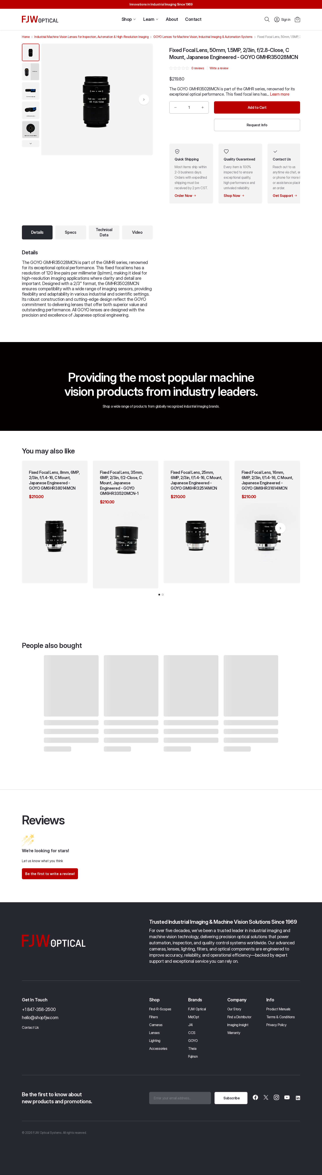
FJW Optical (197, 1009)
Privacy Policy (276, 1025)
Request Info (257, 125)
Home (26, 37)
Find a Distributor (239, 1017)
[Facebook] (255, 1098)
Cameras (155, 1025)
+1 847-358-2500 (39, 1009)
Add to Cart (257, 107)
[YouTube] (287, 1098)
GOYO (193, 1040)
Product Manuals (278, 1009)
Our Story (234, 1009)
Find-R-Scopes (160, 1009)
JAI (190, 1025)
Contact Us (30, 1027)
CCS (191, 1033)
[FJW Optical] (40, 19)
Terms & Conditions (280, 1017)
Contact (193, 19)
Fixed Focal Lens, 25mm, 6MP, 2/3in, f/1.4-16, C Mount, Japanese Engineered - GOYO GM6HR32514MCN (196, 480)
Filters (153, 1017)
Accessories (158, 1048)
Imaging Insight (237, 1025)
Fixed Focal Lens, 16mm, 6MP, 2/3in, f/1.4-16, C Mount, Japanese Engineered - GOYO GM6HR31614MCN (267, 480)
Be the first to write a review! (50, 874)
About (172, 19)
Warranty (233, 1033)
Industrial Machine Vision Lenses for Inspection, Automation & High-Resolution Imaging (91, 37)
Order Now (183, 195)
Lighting (154, 1040)
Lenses (154, 1033)
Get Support (283, 195)
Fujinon (193, 1056)
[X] (266, 1098)
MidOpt (193, 1017)
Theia (192, 1048)
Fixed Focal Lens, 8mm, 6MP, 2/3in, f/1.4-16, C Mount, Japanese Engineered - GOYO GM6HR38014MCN (54, 480)
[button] (297, 19)
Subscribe (231, 1098)
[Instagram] (276, 1098)
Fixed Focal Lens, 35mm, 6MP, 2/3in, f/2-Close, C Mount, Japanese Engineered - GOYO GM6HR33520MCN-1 (121, 483)
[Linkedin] (297, 1098)
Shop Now (232, 195)
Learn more (279, 94)
